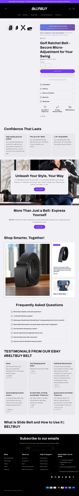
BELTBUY (10, 490)
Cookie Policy (43, 458)
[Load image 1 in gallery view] (10, 27)
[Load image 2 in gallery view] (17, 27)
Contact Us (25, 461)
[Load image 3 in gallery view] (23, 27)
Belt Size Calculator (27, 469)
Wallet (6, 463)
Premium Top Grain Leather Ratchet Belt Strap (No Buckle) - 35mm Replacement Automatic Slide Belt (63, 269)
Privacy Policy (44, 461)
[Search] (6, 8)
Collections (48, 32)
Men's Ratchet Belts (58, 32)
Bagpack (6, 469)
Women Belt (7, 461)
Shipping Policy (44, 469)
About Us (24, 458)
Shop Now (39, 189)
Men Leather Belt (8, 458)
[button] (57, 76)
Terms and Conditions (28, 466)
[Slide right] (34, 27)
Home (42, 32)
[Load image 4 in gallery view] (29, 27)
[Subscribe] (52, 448)
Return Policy (43, 466)
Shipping (42, 59)
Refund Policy (43, 463)
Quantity (42, 62)
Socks (5, 466)
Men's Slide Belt (60, 294)
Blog (23, 463)
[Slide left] (5, 27)
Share (43, 116)
